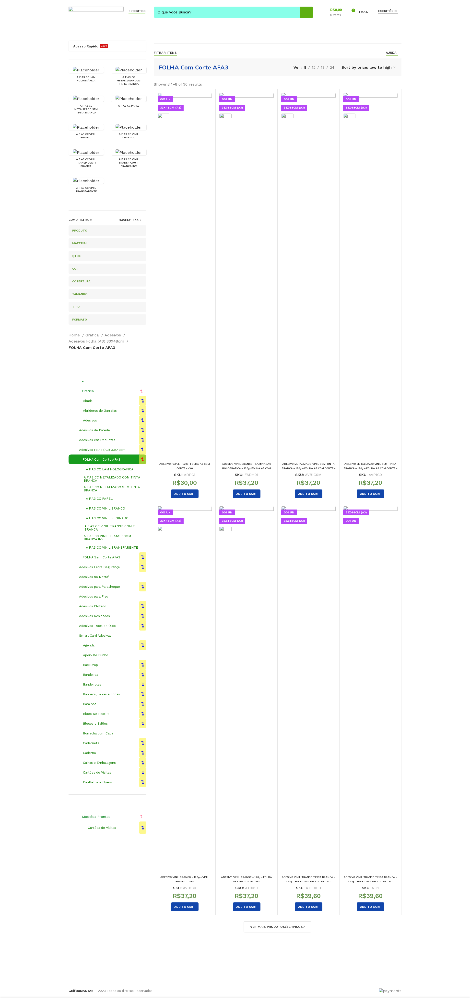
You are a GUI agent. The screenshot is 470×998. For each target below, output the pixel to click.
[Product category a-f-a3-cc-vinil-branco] (86, 133)
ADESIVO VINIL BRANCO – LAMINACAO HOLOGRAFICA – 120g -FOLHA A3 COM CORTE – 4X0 (246, 468)
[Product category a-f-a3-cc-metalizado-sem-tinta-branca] (86, 106)
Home (75, 335)
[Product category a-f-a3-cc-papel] (128, 103)
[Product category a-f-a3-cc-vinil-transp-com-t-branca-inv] (128, 159)
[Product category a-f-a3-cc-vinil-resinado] (128, 133)
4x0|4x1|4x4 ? (130, 220)
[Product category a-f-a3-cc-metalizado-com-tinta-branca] (128, 77)
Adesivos (113, 335)
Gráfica (92, 335)
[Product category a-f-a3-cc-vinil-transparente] (86, 187)
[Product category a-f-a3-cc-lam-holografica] (86, 76)
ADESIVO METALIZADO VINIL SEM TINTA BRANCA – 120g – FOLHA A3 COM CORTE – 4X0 (370, 468)
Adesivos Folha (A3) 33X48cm (97, 341)
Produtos (137, 11)
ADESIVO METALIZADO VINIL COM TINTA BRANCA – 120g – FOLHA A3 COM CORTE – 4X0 (308, 468)
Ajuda (391, 53)
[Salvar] (208, 100)
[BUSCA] (306, 12)
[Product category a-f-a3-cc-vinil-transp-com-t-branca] (86, 159)
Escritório (387, 11)
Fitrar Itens (165, 53)
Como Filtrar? (80, 220)
